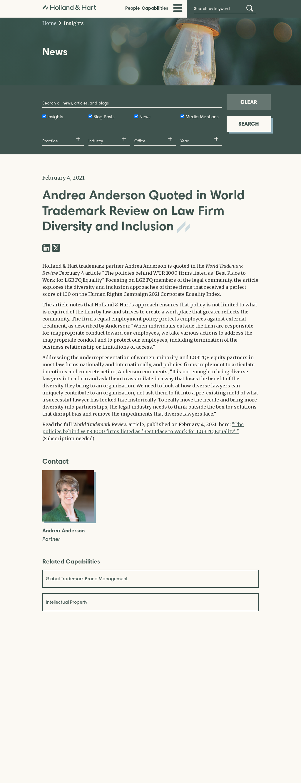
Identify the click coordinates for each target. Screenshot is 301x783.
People (132, 8)
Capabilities (155, 8)
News (144, 116)
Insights (73, 23)
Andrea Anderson (63, 531)
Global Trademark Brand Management (87, 578)
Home (49, 23)
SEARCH (248, 123)
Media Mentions (202, 116)
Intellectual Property (66, 602)
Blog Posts (104, 116)
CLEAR (248, 102)
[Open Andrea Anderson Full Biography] (68, 520)
